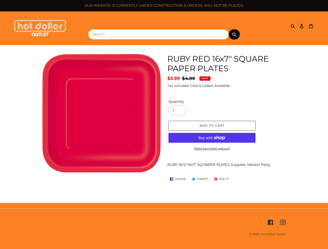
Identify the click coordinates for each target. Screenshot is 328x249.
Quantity (176, 101)
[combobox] (158, 34)
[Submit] (234, 34)
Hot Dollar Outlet (273, 234)
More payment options (212, 148)
